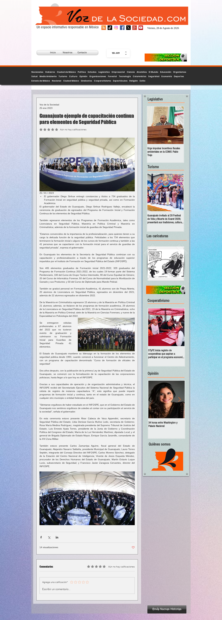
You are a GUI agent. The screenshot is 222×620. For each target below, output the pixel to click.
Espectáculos (120, 81)
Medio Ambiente (48, 76)
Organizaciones (97, 76)
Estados (92, 72)
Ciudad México (71, 81)
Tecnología (125, 76)
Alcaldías (142, 72)
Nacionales (37, 72)
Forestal (112, 76)
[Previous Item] (152, 125)
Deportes (179, 76)
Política (82, 72)
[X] (128, 27)
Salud (34, 76)
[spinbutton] (116, 53)
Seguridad (153, 76)
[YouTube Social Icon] (140, 27)
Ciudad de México (66, 72)
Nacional (56, 81)
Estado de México (40, 81)
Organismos (179, 72)
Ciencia (131, 72)
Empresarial (118, 72)
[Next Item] (178, 125)
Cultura (73, 76)
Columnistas (139, 76)
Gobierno (50, 72)
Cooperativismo (102, 81)
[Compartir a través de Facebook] (41, 537)
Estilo (142, 81)
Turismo (63, 76)
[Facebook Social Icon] (122, 27)
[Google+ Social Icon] (134, 27)
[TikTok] (110, 27)
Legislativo (104, 72)
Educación (165, 72)
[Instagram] (116, 27)
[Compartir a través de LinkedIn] (57, 537)
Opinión (83, 76)
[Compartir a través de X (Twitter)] (49, 537)
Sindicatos (86, 81)
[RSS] (103, 27)
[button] (166, 263)
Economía (166, 76)
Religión (133, 81)
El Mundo (153, 72)
